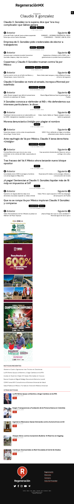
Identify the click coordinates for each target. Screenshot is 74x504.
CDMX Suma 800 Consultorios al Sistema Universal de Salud (25, 382)
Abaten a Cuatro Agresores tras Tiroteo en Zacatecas (23, 369)
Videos (50, 490)
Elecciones (29, 67)
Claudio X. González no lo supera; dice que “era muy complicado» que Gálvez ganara (31, 23)
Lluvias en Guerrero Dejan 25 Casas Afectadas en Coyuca (24, 376)
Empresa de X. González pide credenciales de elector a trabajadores (33, 43)
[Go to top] (70, 497)
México (33, 27)
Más (14, 398)
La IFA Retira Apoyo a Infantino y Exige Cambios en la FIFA (24, 373)
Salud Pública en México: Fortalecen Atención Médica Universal (26, 386)
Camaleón (38, 490)
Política (40, 27)
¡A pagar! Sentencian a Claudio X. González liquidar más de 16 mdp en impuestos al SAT (36, 182)
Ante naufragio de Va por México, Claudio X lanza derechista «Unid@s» (36, 140)
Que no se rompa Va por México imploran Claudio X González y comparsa (36, 202)
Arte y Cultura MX (44, 490)
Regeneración (48, 472)
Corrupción (34, 87)
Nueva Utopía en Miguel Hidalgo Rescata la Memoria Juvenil (24, 379)
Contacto (47, 478)
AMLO (31, 490)
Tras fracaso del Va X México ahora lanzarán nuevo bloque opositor (35, 162)
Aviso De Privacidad (50, 481)
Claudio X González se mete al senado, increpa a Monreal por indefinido (36, 83)
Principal (40, 47)
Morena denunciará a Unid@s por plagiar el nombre (32, 121)
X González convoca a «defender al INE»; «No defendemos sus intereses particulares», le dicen (37, 103)
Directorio (47, 475)
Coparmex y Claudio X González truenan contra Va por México (33, 63)
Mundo (34, 490)
